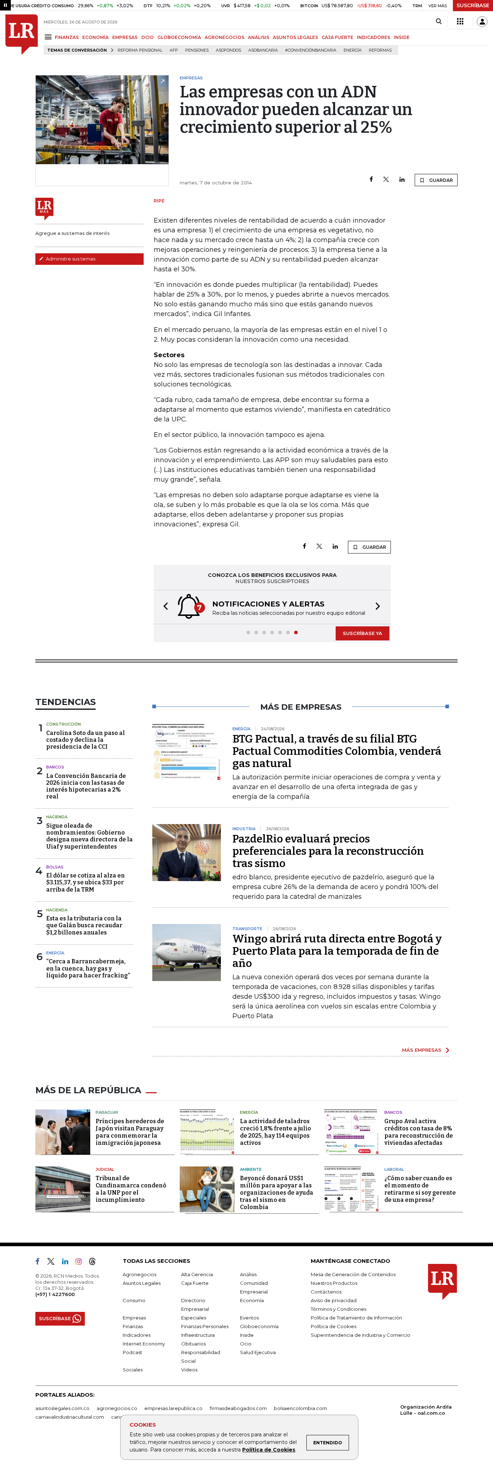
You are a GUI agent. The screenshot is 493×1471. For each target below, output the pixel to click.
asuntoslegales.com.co (62, 1408)
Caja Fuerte (195, 1283)
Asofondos (228, 50)
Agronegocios (139, 1274)
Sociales (133, 1370)
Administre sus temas (70, 259)
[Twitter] (386, 179)
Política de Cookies (268, 1449)
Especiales (193, 1318)
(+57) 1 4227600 (55, 1294)
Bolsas (55, 867)
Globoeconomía (259, 1326)
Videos (189, 1370)
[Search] (439, 21)
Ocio (246, 1344)
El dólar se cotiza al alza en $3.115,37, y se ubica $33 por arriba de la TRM (85, 882)
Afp (174, 50)
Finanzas (133, 1326)
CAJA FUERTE (337, 37)
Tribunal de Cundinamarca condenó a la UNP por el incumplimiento (131, 1189)
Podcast (132, 1352)
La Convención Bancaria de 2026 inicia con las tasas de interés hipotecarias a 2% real (86, 786)
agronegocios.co (117, 1408)
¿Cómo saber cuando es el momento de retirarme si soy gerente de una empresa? (420, 1189)
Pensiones (197, 50)
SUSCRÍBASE (473, 5)
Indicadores (136, 1335)
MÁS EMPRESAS (421, 1050)
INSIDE (402, 37)
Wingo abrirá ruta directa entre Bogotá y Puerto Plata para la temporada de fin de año (337, 951)
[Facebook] (371, 179)
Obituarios (193, 1344)
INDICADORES (373, 37)
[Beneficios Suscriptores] (460, 22)
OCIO (147, 37)
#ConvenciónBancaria (310, 50)
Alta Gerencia (197, 1274)
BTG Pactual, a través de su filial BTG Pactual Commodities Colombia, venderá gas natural (336, 751)
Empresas (134, 1318)
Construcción (63, 724)
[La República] (21, 34)
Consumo (134, 1300)
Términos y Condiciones (338, 1309)
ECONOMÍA (95, 37)
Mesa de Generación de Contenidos (353, 1274)
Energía (353, 50)
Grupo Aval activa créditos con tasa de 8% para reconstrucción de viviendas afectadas (418, 1132)
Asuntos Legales (142, 1283)
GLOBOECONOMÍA (179, 37)
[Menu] (49, 37)
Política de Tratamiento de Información (356, 1318)
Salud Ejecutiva (258, 1352)
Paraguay (107, 1112)
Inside (247, 1335)
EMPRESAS (125, 37)
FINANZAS (67, 37)
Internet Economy (144, 1344)
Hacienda (56, 816)
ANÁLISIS (258, 37)
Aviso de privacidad (334, 1300)
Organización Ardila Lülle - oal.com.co (426, 1410)
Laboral (394, 1169)
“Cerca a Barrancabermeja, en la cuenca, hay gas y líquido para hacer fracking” (88, 968)
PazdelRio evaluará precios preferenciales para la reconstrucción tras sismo (328, 851)
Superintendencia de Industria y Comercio (360, 1335)
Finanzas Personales (204, 1326)
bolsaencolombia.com (300, 1408)
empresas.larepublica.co (173, 1408)
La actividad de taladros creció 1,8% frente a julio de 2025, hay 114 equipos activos (275, 1132)
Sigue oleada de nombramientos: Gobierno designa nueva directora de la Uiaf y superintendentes (89, 836)
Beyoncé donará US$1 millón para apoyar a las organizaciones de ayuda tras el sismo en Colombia (276, 1192)
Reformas (380, 50)
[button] (163, 607)
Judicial (105, 1169)
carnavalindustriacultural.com (69, 1417)
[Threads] (95, 1263)
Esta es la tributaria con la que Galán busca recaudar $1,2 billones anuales (84, 925)
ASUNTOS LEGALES (295, 37)
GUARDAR (440, 180)
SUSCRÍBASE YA (362, 633)
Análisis (248, 1274)
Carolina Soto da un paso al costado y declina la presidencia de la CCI (85, 740)
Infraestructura (198, 1335)
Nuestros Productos (334, 1283)
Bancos (55, 767)
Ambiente (251, 1169)
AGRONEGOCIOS (224, 37)
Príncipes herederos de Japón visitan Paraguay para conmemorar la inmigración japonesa (130, 1132)
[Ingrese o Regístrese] (482, 21)
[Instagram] (81, 1263)
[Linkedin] (402, 179)
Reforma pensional (140, 50)
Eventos (249, 1318)
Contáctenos (326, 1292)
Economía (252, 1300)
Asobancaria (263, 50)
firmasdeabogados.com (238, 1408)
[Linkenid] (68, 1263)
